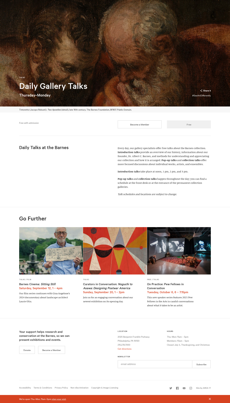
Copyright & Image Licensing (104, 387)
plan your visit (59, 398)
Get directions (125, 348)
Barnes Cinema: (37, 284)
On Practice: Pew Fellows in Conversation (165, 286)
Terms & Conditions (43, 387)
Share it (207, 90)
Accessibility (25, 387)
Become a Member (139, 124)
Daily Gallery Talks (53, 85)
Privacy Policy (61, 387)
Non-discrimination (80, 387)
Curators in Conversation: (107, 286)
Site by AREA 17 (203, 387)
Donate (27, 349)
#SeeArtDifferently (201, 95)
